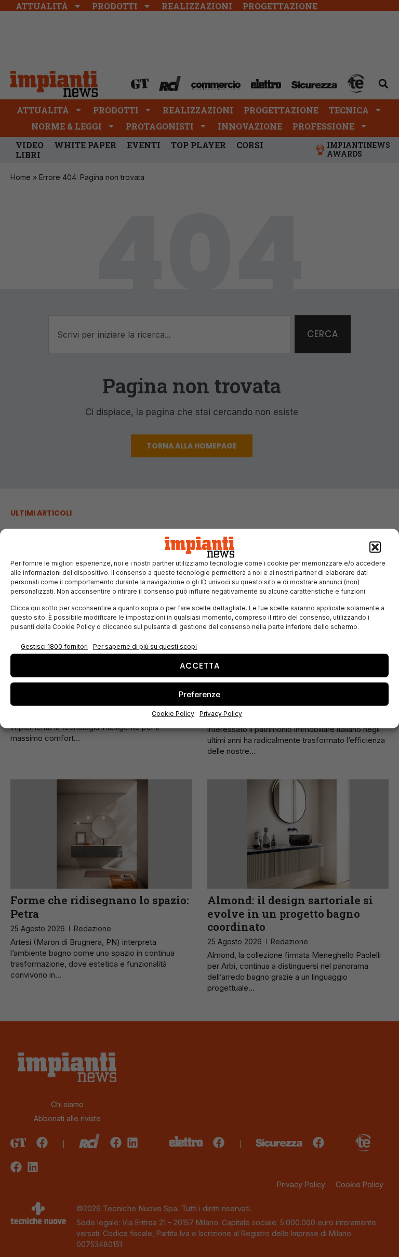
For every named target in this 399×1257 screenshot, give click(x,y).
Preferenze (199, 694)
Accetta (200, 665)
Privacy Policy (221, 713)
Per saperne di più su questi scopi (145, 646)
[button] (375, 547)
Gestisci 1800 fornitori (54, 646)
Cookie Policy (173, 713)
